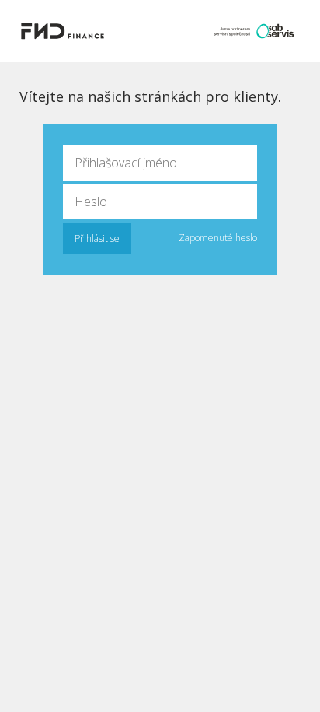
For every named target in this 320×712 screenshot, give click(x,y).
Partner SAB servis (254, 31)
